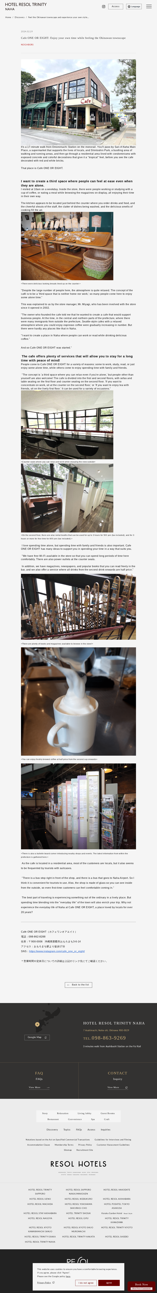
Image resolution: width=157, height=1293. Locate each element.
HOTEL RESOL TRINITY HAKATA (78, 1237)
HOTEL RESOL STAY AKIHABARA (40, 1213)
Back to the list (80, 985)
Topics (67, 1130)
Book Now (141, 1286)
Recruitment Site (85, 1150)
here (68, 1277)
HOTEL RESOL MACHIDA (40, 1204)
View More (34, 1087)
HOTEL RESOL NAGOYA (40, 1219)
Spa (93, 1119)
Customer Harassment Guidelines (113, 1145)
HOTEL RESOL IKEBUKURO (78, 1199)
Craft (106, 1119)
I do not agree (86, 1283)
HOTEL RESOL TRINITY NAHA (40, 1242)
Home (8, 17)
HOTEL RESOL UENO (40, 1199)
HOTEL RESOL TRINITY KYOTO (117, 1228)
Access (91, 1130)
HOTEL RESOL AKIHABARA (117, 1199)
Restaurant (53, 1119)
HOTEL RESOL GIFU (78, 1219)
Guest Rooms (108, 1113)
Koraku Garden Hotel (116, 1213)
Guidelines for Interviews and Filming (113, 1140)
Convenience (75, 1119)
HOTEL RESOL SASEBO (116, 1237)
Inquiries (106, 1130)
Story (45, 1113)
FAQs (79, 1130)
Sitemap (68, 1150)
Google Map (35, 1037)
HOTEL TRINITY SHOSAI (78, 1213)
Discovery (20, 17)
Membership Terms (64, 1145)
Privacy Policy (44, 1283)
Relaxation (63, 1113)
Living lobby (85, 1113)
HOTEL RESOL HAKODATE (116, 1190)
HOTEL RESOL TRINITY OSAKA (40, 1237)
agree (109, 1283)
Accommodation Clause (38, 1145)
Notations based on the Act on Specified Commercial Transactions (58, 1140)
